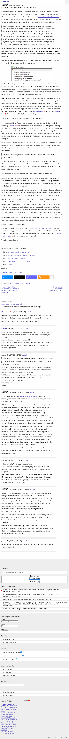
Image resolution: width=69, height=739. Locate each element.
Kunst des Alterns (9, 695)
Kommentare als (10, 642)
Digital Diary (5, 1)
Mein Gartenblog (9, 692)
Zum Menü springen (67, 2)
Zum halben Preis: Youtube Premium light (9, 732)
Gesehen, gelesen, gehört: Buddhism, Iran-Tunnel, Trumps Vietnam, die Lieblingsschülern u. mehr (9, 707)
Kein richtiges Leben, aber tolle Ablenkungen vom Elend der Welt (9, 719)
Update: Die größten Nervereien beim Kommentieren (8, 714)
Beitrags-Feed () (9, 639)
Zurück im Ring (8, 669)
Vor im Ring (7, 672)
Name (3, 619)
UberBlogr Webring (9, 675)
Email (3, 624)
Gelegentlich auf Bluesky (11, 652)
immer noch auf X (9, 659)
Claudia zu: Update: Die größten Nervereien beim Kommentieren (25, 609)
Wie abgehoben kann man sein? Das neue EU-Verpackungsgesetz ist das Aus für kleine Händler (9, 726)
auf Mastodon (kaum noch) (12, 656)
